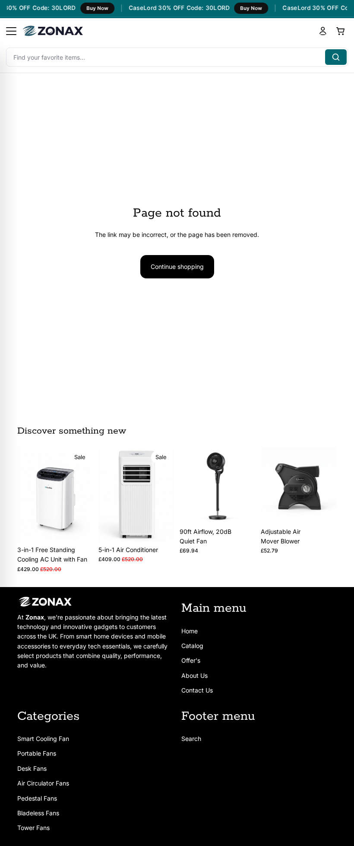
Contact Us (197, 690)
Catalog (192, 645)
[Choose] (80, 528)
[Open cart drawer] (340, 31)
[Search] (336, 57)
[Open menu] (11, 31)
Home (189, 630)
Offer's (190, 660)
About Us (194, 675)
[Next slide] (83, 494)
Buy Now (94, 8)
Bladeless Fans (38, 813)
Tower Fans (33, 827)
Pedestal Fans (37, 797)
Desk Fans (32, 768)
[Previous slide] (26, 494)
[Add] (161, 528)
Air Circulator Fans (43, 783)
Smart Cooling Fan (43, 738)
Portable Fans (36, 753)
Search (191, 738)
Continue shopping (177, 266)
